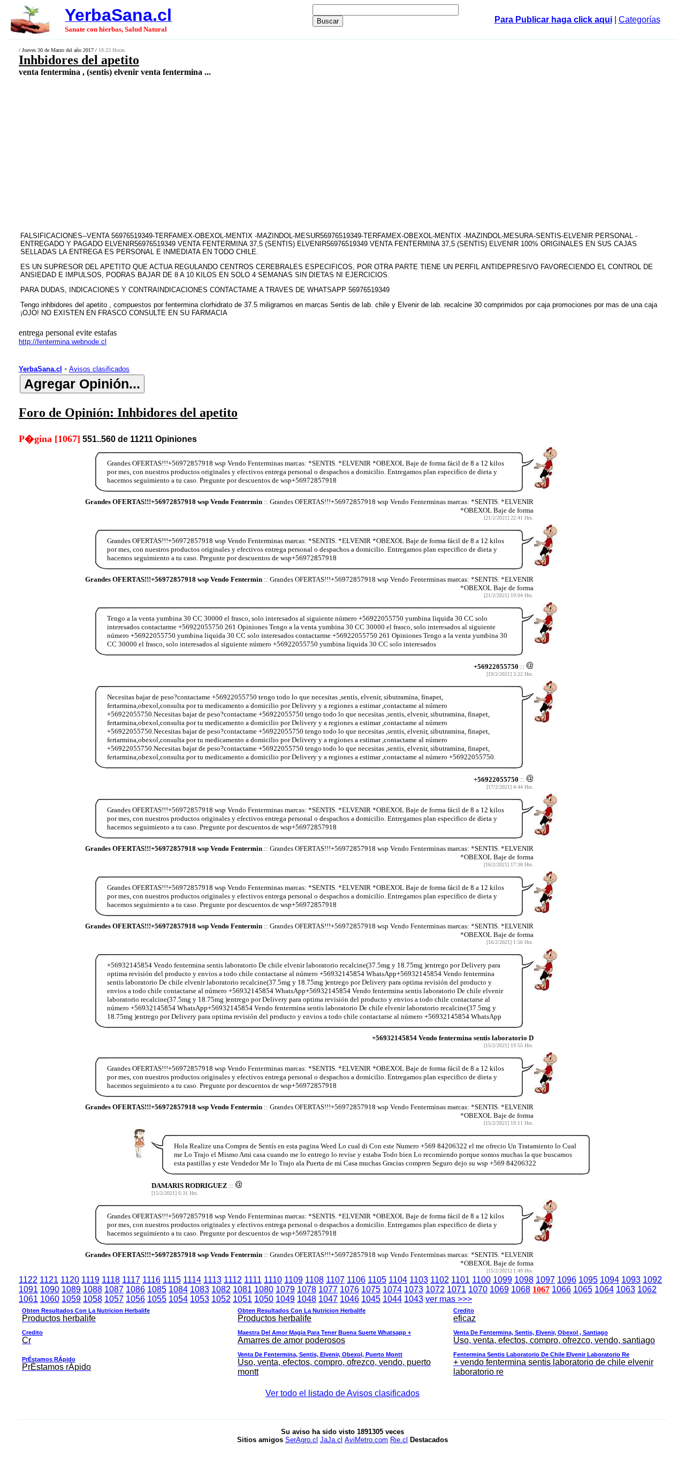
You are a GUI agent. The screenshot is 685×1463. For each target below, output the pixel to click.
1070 (478, 1289)
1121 (49, 1279)
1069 (499, 1289)
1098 (524, 1279)
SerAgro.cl (301, 1440)
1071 (456, 1289)
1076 (349, 1289)
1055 (156, 1299)
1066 (561, 1289)
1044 (392, 1299)
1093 (631, 1279)
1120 (69, 1279)
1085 (156, 1289)
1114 (192, 1279)
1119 (90, 1279)
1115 (172, 1279)
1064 (604, 1289)
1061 (28, 1299)
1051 (242, 1299)
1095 (588, 1279)
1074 (392, 1289)
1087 (114, 1289)
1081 (242, 1289)
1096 (566, 1279)
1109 (293, 1279)
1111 (253, 1279)
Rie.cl (399, 1440)
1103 (418, 1279)
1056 (135, 1299)
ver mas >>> (338, 1335)
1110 (273, 1279)
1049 (285, 1299)
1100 (481, 1279)
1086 (135, 1289)
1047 (328, 1299)
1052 (221, 1299)
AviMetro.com (366, 1440)
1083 (199, 1289)
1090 (49, 1289)
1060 (49, 1299)
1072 (435, 1289)
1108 (314, 1279)
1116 (151, 1279)
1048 (306, 1299)
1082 (221, 1289)
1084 (178, 1289)
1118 (111, 1279)
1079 (285, 1289)
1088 (92, 1289)
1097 (545, 1279)
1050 (263, 1299)
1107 (335, 1279)
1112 (233, 1279)
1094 (609, 1279)
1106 (356, 1279)
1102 (439, 1279)
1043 (413, 1299)
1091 (28, 1289)
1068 (520, 1289)
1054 (178, 1299)
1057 (114, 1299)
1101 (460, 1279)
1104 (398, 1279)
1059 (71, 1299)
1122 (28, 1279)
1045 (370, 1299)
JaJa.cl (331, 1440)
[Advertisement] (281, 153)
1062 (647, 1289)
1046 (349, 1299)
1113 (212, 1279)
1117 (131, 1279)
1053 (199, 1299)
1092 (652, 1279)
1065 (582, 1289)
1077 (328, 1289)
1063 (625, 1289)
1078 (306, 1289)
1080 (263, 1289)
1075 (370, 1289)
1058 (92, 1299)
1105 (377, 1279)
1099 (502, 1279)
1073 (413, 1289)
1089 (71, 1289)
